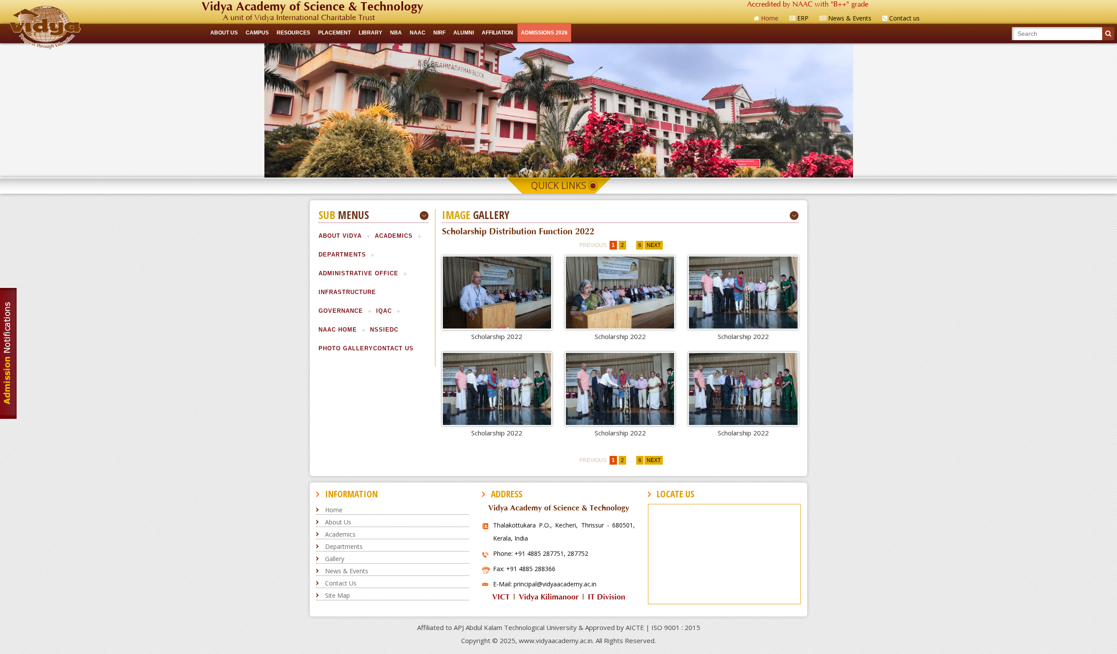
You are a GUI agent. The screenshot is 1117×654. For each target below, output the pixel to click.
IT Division (606, 597)
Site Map (337, 595)
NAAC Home (338, 329)
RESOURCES (293, 33)
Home (334, 510)
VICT (501, 597)
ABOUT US (224, 33)
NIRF (439, 33)
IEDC (390, 329)
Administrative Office (358, 273)
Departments (342, 254)
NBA (396, 33)
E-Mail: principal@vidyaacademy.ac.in (544, 584)
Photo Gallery (346, 348)
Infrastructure (347, 292)
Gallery (334, 559)
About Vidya (340, 236)
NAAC (417, 33)
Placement (334, 33)
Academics (394, 236)
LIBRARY (370, 33)
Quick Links (558, 185)
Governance (341, 311)
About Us (338, 522)
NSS (376, 329)
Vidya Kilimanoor (549, 597)
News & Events (346, 571)
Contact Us (393, 348)
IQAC (384, 311)
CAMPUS (257, 33)
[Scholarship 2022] (497, 292)
